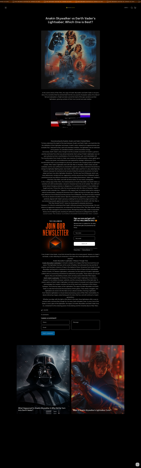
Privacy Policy (77, 249)
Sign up (84, 244)
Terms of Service (86, 249)
